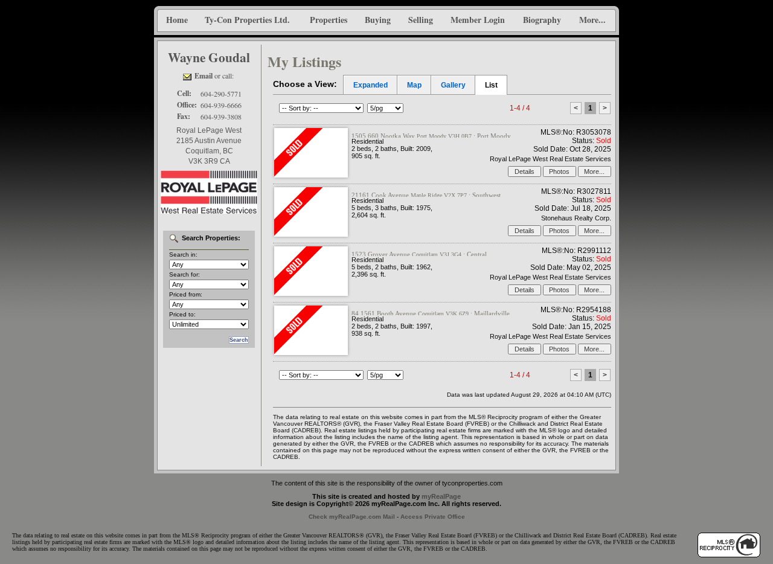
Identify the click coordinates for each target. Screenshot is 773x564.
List (491, 85)
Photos (559, 171)
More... (592, 19)
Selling (420, 19)
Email (203, 76)
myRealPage (441, 496)
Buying (378, 19)
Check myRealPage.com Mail (352, 516)
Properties (328, 19)
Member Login (478, 19)
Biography (542, 19)
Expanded (370, 85)
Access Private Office (432, 516)
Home (177, 19)
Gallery (453, 85)
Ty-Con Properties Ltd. (247, 19)
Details (524, 171)
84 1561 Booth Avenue (430, 313)
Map (414, 85)
